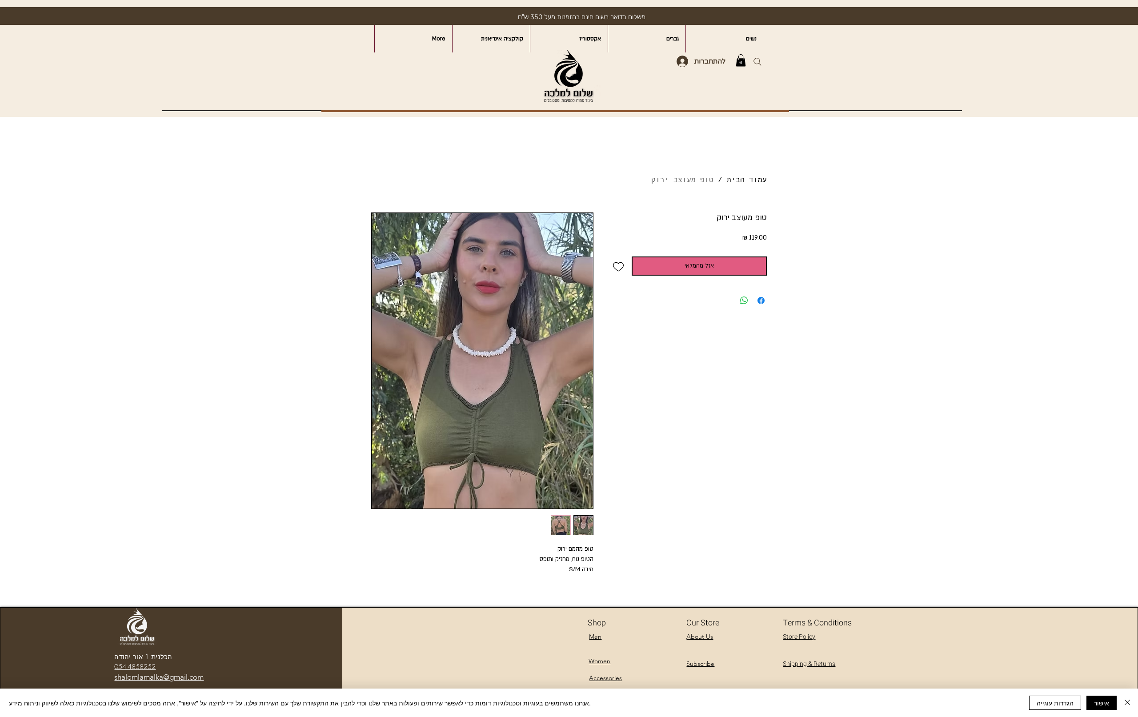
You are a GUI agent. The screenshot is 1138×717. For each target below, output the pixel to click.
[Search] (757, 62)
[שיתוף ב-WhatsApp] (744, 300)
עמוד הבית (747, 180)
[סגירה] (1127, 703)
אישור (1101, 702)
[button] (741, 60)
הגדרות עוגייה (1055, 702)
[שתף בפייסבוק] (761, 300)
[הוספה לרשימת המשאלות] (618, 266)
